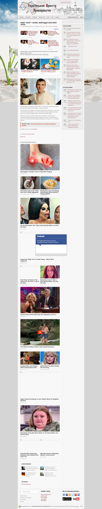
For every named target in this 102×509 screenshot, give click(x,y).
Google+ (67, 495)
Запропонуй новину (65, 2)
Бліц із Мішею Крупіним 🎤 (73, 50)
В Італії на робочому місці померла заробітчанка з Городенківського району (73, 126)
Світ (52, 17)
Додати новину (23, 495)
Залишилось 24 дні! (72, 46)
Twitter (73, 495)
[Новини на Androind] (67, 500)
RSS (70, 495)
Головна (21, 17)
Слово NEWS (44, 497)
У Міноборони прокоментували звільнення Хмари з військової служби (73, 56)
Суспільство (42, 17)
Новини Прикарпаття (73, 17)
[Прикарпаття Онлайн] (76, 500)
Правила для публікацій (25, 497)
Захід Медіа (44, 499)
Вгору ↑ (82, 506)
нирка (32, 134)
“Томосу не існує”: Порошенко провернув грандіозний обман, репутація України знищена (74, 97)
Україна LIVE (44, 496)
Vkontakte (78, 495)
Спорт (48, 17)
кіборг (29, 134)
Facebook (34, 129)
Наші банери (23, 499)
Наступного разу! (51, 254)
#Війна (81, 17)
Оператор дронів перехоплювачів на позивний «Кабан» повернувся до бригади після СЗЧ (74, 81)
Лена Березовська (27, 26)
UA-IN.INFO (43, 500)
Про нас (22, 501)
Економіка (28, 17)
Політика (34, 17)
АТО (47, 26)
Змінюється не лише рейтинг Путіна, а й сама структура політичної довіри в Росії (73, 61)
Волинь (25, 134)
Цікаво (57, 17)
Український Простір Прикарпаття (51, 8)
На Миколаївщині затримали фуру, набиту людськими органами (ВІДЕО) (74, 91)
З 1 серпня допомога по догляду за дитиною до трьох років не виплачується (75, 109)
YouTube (76, 495)
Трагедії (55, 26)
